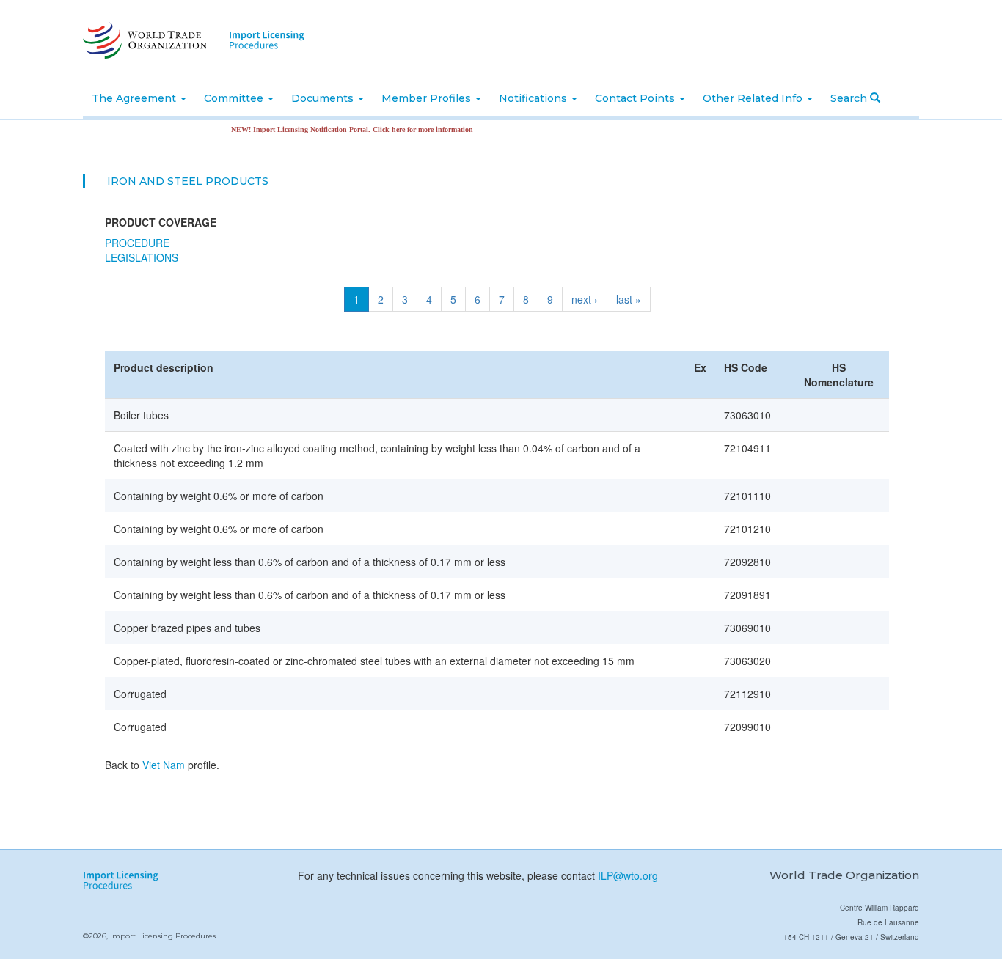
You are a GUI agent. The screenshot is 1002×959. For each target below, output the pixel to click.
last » (628, 299)
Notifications (534, 98)
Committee (235, 98)
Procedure (137, 242)
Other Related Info (754, 98)
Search (850, 98)
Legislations (141, 257)
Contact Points (636, 98)
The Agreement (135, 98)
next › (584, 299)
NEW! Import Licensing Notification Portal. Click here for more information (340, 129)
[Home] (143, 40)
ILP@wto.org (628, 875)
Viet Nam (163, 764)
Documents (323, 98)
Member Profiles (427, 98)
